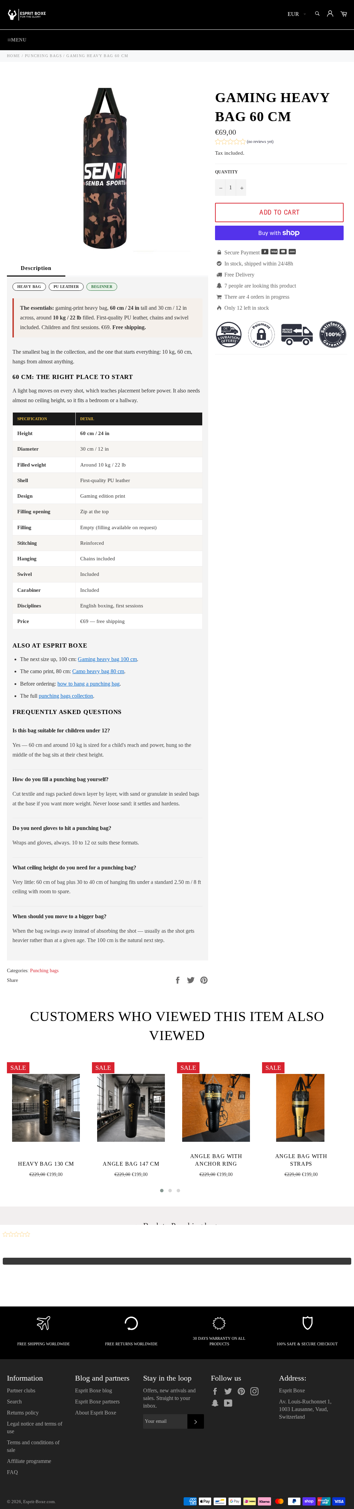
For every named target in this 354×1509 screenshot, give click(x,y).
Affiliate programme (29, 1461)
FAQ (12, 1472)
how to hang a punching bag (88, 684)
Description (36, 268)
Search (14, 1401)
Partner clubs (21, 1390)
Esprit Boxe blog (93, 1390)
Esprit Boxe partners (97, 1401)
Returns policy (23, 1413)
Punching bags (44, 970)
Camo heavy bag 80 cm (98, 671)
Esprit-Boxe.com (39, 1501)
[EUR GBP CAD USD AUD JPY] (296, 14)
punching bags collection (66, 696)
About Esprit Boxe (95, 1413)
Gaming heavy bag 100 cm (107, 659)
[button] (244, 142)
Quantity (226, 172)
